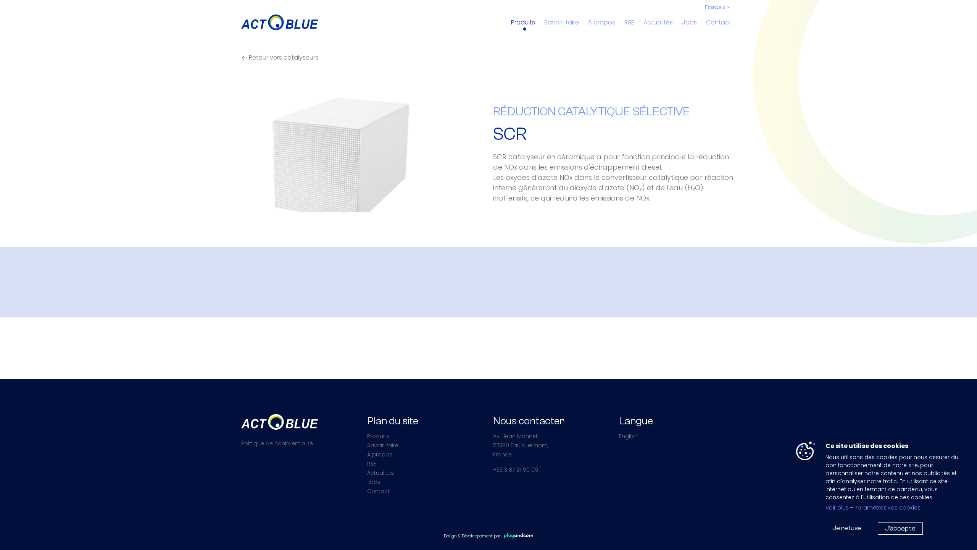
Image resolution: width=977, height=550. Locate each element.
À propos (601, 22)
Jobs (689, 22)
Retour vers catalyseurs (282, 57)
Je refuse (847, 528)
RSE (629, 22)
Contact (718, 22)
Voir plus (837, 507)
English (628, 436)
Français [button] (715, 7)
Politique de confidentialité (277, 443)
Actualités (658, 22)
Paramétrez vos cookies (887, 507)
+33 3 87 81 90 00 (515, 470)
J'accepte (900, 528)
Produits (523, 22)
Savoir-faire (561, 22)
